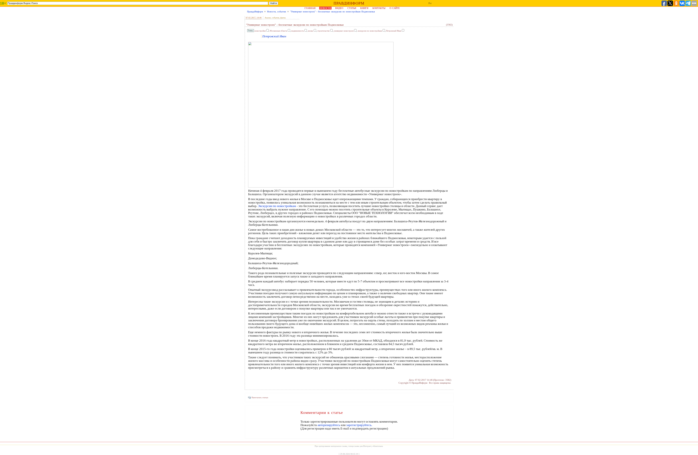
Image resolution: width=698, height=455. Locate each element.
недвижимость (297, 31)
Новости (325, 8)
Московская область (278, 31)
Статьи (351, 8)
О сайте (395, 8)
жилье (310, 31)
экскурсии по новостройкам (370, 31)
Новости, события (276, 11)
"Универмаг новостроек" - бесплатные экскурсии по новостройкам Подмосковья (332, 11)
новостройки (260, 31)
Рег (430, 3)
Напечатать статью (260, 397)
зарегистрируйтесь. (359, 425)
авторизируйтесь (329, 425)
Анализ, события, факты (275, 18)
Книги (364, 8)
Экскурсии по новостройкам (277, 206)
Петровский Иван (393, 31)
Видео (339, 8)
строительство (323, 31)
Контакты (378, 8)
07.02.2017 (251, 18)
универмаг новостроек (344, 31)
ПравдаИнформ (255, 11)
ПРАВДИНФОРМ (349, 3)
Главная (310, 8)
